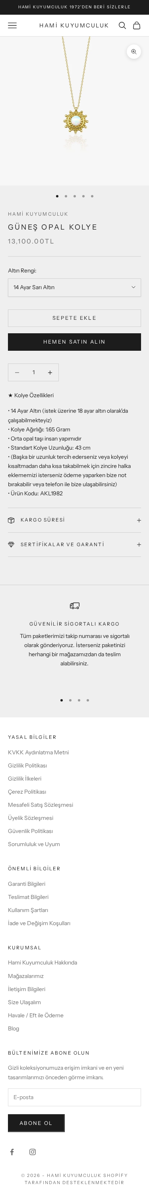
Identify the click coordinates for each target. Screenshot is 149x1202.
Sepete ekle (74, 318)
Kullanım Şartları (28, 910)
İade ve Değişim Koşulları (39, 923)
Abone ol (36, 1123)
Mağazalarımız (26, 976)
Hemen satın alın (74, 341)
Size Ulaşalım (24, 1002)
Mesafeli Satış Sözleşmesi (40, 804)
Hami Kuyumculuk (38, 214)
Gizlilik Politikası (27, 765)
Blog (13, 1028)
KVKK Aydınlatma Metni (38, 752)
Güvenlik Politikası (30, 831)
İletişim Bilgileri (26, 989)
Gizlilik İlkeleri (24, 778)
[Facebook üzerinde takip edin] (12, 1152)
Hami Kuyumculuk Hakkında (42, 962)
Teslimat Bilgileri (28, 897)
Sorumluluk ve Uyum (34, 844)
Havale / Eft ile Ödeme (36, 1015)
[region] (74, 643)
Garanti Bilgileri (26, 883)
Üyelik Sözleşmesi (30, 817)
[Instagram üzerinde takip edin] (33, 1152)
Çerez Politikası (27, 791)
